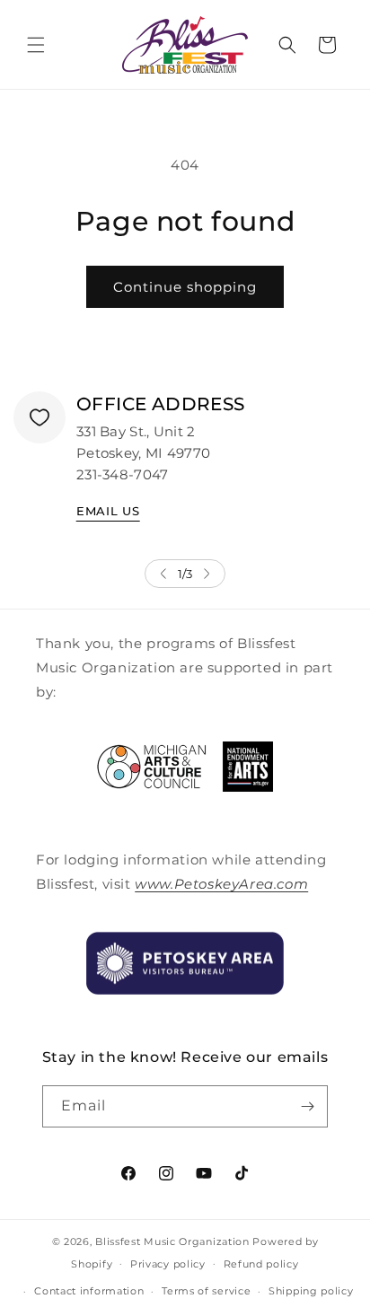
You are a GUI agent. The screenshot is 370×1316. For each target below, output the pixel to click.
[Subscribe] (307, 1106)
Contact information (89, 1291)
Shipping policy (311, 1291)
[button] (36, 45)
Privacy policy (168, 1264)
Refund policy (261, 1264)
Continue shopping (185, 286)
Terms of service (206, 1291)
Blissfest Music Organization (172, 1241)
